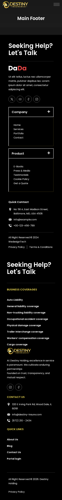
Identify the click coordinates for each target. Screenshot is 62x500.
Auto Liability (15, 300)
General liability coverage (23, 306)
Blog (9, 446)
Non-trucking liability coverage (26, 312)
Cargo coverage (17, 344)
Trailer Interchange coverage (25, 331)
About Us (12, 439)
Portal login (14, 458)
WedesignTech (17, 241)
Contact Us (14, 452)
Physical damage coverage (24, 325)
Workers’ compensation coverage (28, 338)
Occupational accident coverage (27, 319)
